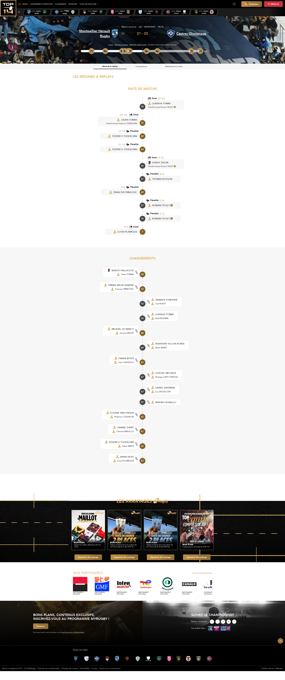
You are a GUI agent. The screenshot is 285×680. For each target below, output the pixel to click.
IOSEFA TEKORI (160, 162)
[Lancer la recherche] (234, 4)
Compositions (141, 66)
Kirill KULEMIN (161, 318)
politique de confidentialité (73, 632)
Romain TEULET (167, 107)
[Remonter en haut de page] (280, 641)
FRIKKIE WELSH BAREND (121, 285)
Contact (94, 668)
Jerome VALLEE (127, 333)
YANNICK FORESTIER (166, 299)
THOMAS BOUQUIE (162, 179)
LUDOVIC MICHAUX (165, 373)
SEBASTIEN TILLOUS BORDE (170, 343)
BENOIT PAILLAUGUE (123, 270)
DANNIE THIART (125, 427)
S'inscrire (41, 626)
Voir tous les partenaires (202, 573)
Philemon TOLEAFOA (124, 417)
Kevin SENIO (161, 347)
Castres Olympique (191, 33)
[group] (37, 12)
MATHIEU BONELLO (165, 402)
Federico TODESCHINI (128, 123)
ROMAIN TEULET (161, 205)
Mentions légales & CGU (12, 668)
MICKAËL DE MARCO (123, 329)
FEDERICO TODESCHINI (124, 136)
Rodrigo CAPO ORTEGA (166, 377)
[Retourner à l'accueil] (8, 8)
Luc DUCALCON (162, 391)
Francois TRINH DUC (124, 289)
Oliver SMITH (128, 446)
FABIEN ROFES (126, 358)
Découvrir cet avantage (88, 557)
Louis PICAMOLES (125, 461)
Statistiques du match (174, 66)
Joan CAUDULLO (126, 362)
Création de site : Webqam (272, 668)
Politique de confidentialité (49, 668)
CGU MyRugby (30, 668)
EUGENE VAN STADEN (122, 412)
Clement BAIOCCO (125, 431)
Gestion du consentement (109, 668)
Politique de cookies (69, 668)
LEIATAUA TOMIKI (161, 103)
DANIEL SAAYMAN (165, 387)
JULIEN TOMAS (129, 119)
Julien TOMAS (127, 274)
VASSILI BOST (127, 456)
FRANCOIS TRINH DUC (125, 192)
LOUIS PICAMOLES (127, 231)
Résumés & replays (110, 66)
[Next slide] (207, 584)
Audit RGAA (84, 668)
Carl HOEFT (160, 303)
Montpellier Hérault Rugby (94, 33)
